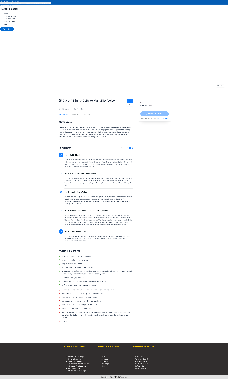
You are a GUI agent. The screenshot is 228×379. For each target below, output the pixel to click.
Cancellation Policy (141, 361)
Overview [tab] (64, 115)
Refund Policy (140, 366)
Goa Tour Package (74, 368)
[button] (7, 29)
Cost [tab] (88, 115)
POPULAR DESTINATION (12, 16)
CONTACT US (8, 24)
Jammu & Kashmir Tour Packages (79, 364)
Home (104, 357)
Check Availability (155, 114)
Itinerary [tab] (77, 115)
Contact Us (105, 361)
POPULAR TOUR (9, 21)
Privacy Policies (140, 368)
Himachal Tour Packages (76, 357)
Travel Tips (105, 364)
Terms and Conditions (142, 359)
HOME (6, 13)
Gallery (221, 86)
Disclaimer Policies (141, 364)
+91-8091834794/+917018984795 (12, 3)
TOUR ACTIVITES (9, 19)
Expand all (124, 148)
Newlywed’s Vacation (75, 359)
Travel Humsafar (9, 8)
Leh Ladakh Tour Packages (77, 366)
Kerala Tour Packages (75, 361)
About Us (105, 359)
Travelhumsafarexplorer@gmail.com (37, 3)
